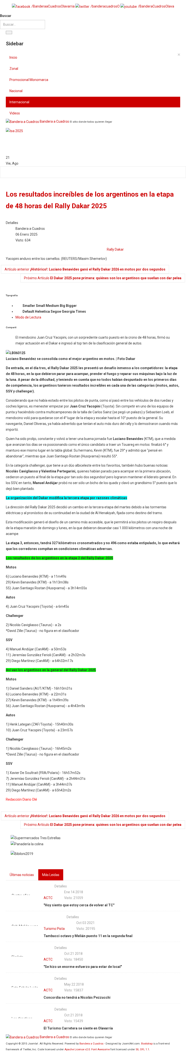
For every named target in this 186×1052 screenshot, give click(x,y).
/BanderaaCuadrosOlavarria (53, 6)
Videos (14, 113)
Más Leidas (50, 875)
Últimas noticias (22, 875)
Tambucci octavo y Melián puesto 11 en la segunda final (88, 936)
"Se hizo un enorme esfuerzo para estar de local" (83, 967)
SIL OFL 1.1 (142, 1049)
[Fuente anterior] (19, 311)
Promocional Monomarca (28, 80)
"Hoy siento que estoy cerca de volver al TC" (79, 905)
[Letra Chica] (19, 306)
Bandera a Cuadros (91, 1043)
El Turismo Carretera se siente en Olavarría (78, 1028)
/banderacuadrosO (105, 6)
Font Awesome (100, 1049)
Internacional (19, 102)
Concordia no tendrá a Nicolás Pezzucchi (77, 997)
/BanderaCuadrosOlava (156, 6)
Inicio (13, 57)
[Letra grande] (81, 306)
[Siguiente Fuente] (90, 311)
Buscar (5, 16)
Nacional (16, 91)
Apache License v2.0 (77, 1049)
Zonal (13, 69)
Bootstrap (147, 1043)
